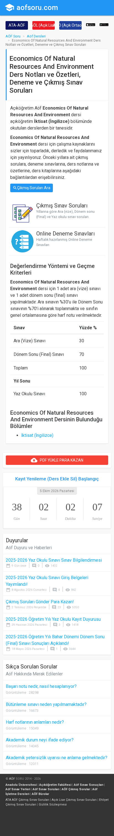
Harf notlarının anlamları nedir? (35, 722)
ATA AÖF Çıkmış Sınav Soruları (27, 800)
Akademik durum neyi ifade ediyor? (40, 740)
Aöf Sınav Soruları (46, 789)
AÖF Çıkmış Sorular (76, 789)
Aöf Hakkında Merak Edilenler (34, 674)
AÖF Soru (13, 36)
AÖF (12, 779)
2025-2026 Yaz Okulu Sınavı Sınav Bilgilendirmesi (54, 560)
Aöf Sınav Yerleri (18, 789)
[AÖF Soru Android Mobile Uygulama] (104, 24)
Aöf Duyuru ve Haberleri (29, 547)
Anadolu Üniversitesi (21, 785)
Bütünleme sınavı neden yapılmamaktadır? (46, 704)
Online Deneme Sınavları (65, 233)
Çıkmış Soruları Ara (31, 188)
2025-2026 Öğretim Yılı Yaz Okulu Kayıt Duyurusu (53, 619)
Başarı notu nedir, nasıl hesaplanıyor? (41, 686)
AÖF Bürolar (40, 794)
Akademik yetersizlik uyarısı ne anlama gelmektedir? (56, 757)
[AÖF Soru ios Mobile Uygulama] (90, 24)
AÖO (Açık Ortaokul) (70, 25)
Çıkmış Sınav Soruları (61, 205)
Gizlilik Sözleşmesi (53, 804)
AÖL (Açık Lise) (43, 25)
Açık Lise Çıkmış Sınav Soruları (74, 800)
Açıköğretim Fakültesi (55, 785)
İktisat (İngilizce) (37, 435)
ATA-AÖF (17, 25)
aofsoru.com (31, 7)
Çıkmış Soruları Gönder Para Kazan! (40, 601)
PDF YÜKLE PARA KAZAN (57, 460)
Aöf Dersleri (36, 36)
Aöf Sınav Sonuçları (88, 785)
